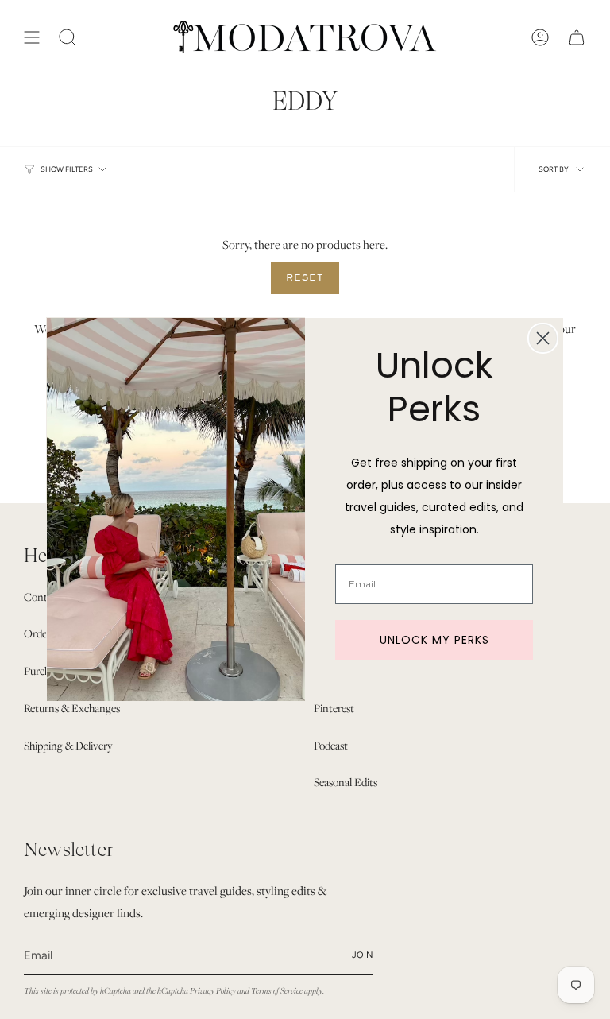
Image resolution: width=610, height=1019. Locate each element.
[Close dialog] (543, 338)
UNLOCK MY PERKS (434, 640)
